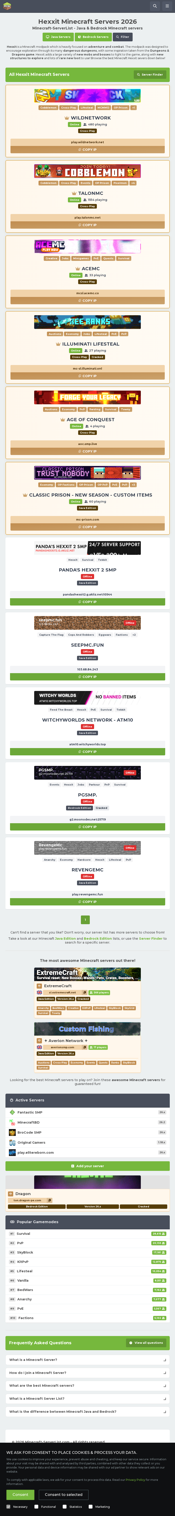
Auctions (43, 1062)
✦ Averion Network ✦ (66, 1040)
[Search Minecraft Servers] (155, 6)
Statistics (75, 1506)
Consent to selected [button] (63, 1494)
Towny (56, 1013)
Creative (73, 1008)
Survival (43, 1013)
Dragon (23, 1193)
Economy (77, 1062)
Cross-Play (60, 1062)
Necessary (20, 1506)
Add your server (90, 1166)
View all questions (148, 1342)
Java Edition (65, 939)
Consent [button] (20, 1494)
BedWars (58, 1008)
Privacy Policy (135, 1480)
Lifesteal (99, 1008)
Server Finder (150, 939)
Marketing (102, 1506)
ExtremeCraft (58, 986)
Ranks (115, 1062)
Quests (103, 1062)
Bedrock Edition (98, 939)
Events (91, 1062)
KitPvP (86, 1008)
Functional (48, 1506)
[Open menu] (167, 6)
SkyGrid (129, 1008)
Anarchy (43, 1008)
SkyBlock (115, 1008)
